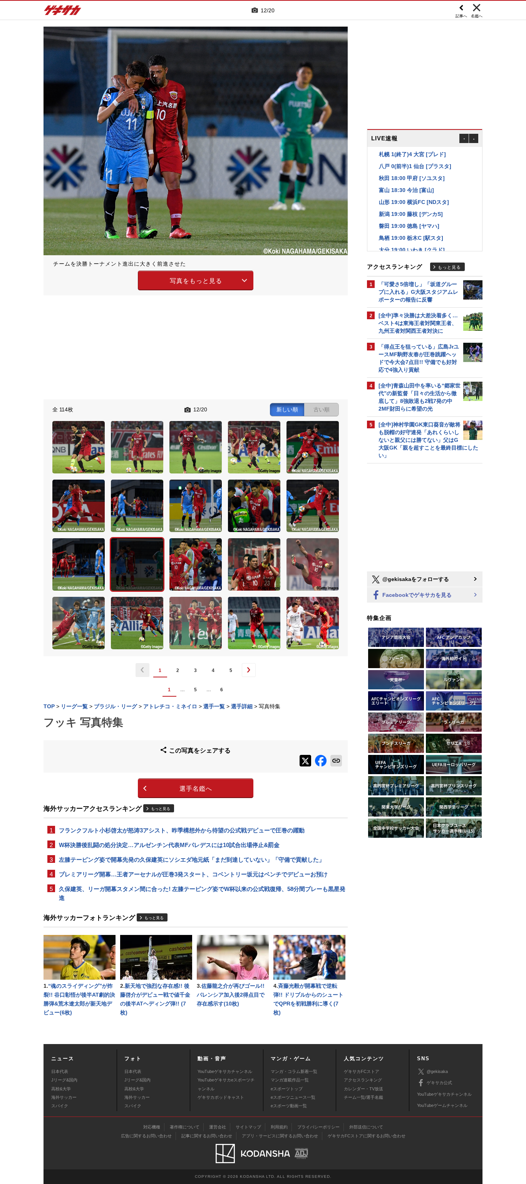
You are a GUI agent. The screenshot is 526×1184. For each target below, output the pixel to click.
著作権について (184, 1127)
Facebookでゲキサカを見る (416, 595)
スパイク (59, 1105)
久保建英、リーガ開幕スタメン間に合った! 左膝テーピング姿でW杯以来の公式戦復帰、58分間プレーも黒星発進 (202, 893)
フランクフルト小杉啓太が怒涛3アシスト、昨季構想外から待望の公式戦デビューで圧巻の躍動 (182, 830)
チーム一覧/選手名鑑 (363, 1097)
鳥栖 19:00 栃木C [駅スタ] (411, 226)
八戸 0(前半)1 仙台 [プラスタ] (415, 154)
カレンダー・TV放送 (363, 1088)
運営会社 (217, 1127)
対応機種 (151, 1127)
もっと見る (160, 809)
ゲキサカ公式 (439, 1082)
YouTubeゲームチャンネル (442, 1105)
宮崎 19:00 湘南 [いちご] (409, 250)
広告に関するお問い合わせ (146, 1135)
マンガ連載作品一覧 (290, 1080)
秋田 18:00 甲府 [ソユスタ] (412, 166)
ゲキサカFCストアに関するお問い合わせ (366, 1135)
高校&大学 (61, 1088)
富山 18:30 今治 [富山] (406, 178)
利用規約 (279, 1127)
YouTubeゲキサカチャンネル (225, 1071)
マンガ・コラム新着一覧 (294, 1071)
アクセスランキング (363, 1080)
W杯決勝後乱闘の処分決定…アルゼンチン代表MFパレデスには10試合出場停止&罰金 (169, 845)
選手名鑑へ (195, 788)
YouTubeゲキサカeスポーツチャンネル (226, 1084)
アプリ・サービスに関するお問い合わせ (280, 1135)
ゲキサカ (63, 12)
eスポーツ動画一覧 (289, 1105)
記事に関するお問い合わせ (206, 1135)
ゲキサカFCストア (361, 1071)
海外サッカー (64, 1097)
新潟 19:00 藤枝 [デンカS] (411, 202)
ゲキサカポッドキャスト (221, 1097)
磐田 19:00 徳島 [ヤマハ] (409, 214)
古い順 (321, 409)
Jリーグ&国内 (64, 1080)
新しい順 (287, 409)
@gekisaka (437, 1071)
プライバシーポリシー (318, 1127)
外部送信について (366, 1127)
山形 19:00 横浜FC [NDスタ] (414, 190)
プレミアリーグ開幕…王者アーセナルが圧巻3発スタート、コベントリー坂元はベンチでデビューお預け (193, 874)
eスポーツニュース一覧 (293, 1097)
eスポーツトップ (287, 1088)
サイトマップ (248, 1127)
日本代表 (59, 1071)
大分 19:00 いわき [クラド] (412, 238)
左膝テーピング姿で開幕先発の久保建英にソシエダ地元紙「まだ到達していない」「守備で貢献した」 (192, 859)
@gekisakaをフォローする (415, 579)
